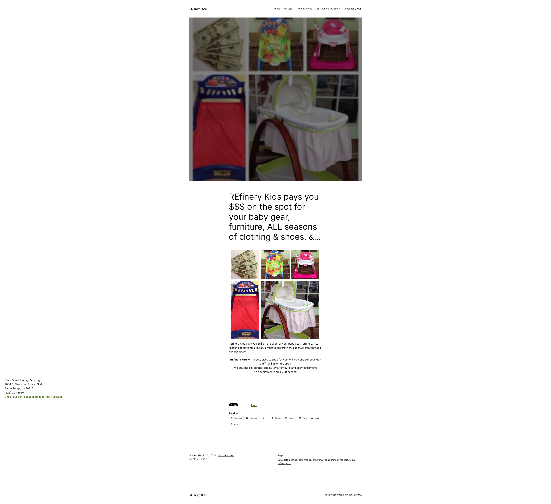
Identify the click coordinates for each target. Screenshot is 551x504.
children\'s (318, 459)
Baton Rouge (290, 459)
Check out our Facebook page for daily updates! (34, 396)
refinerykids (284, 463)
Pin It (254, 405)
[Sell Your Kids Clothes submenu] (341, 8)
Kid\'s (352, 459)
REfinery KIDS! (198, 8)
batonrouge (305, 459)
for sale (344, 459)
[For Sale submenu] (293, 8)
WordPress (355, 494)
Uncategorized (226, 455)
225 (280, 459)
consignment (332, 459)
